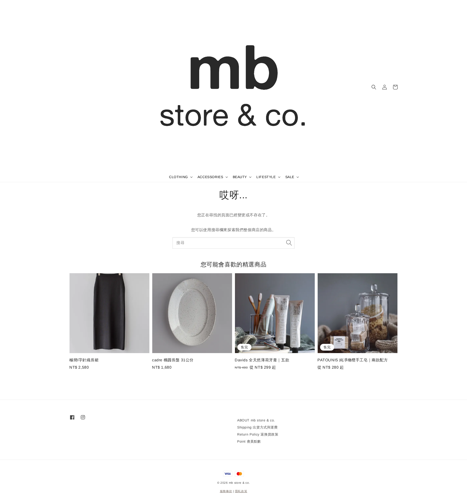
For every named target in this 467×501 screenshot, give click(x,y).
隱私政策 (241, 491)
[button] (373, 87)
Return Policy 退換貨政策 (257, 434)
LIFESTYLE (266, 177)
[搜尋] (289, 242)
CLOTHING (178, 177)
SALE (289, 177)
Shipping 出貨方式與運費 (257, 427)
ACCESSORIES (210, 177)
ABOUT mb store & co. (256, 420)
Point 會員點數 (249, 441)
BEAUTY (240, 177)
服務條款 (226, 491)
